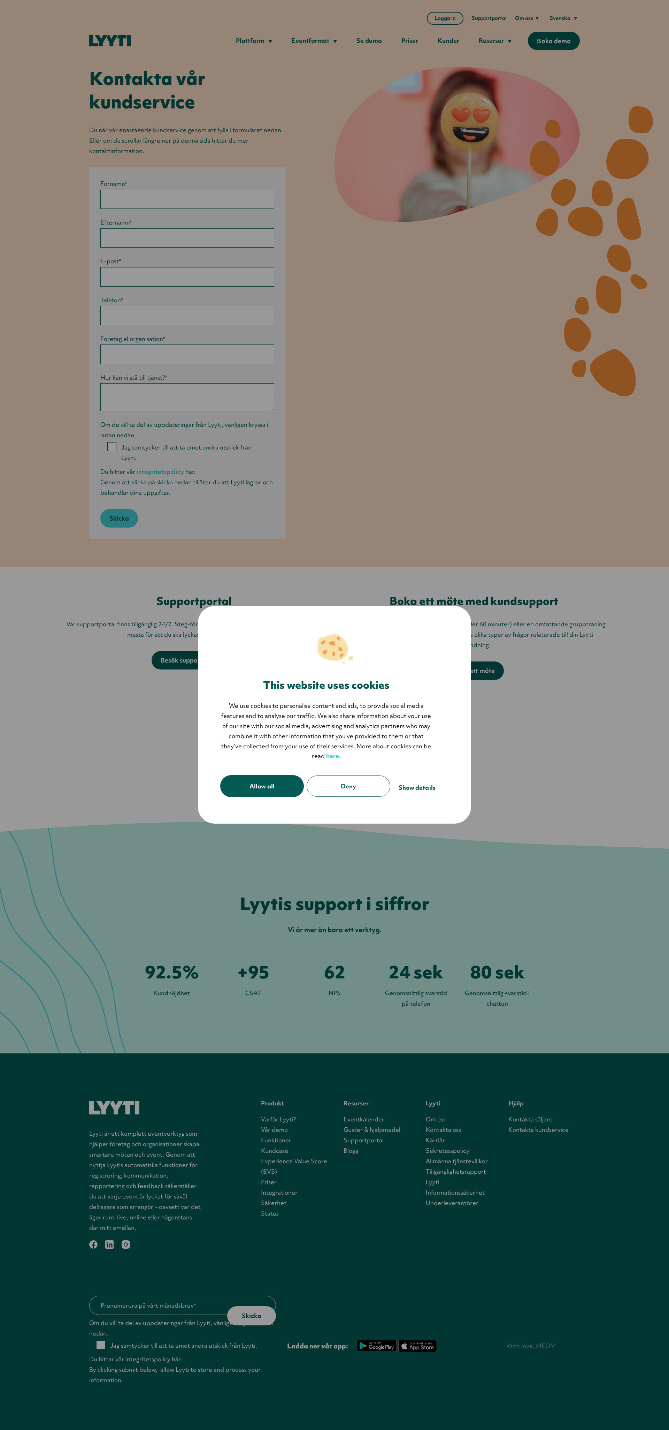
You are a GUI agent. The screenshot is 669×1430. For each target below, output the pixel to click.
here (332, 756)
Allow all (262, 786)
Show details (417, 788)
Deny (348, 786)
